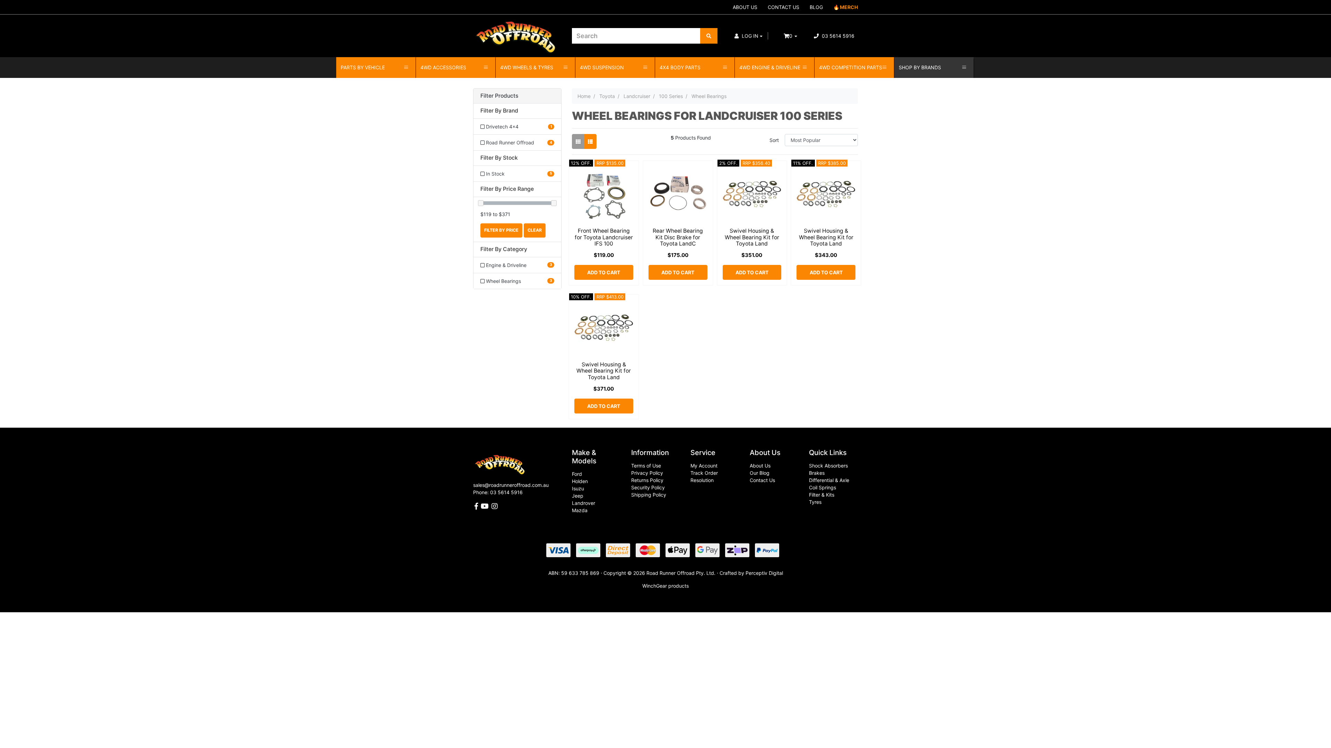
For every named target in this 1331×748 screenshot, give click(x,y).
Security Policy (648, 487)
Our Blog (759, 473)
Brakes (817, 473)
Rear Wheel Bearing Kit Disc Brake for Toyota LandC (678, 237)
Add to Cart (603, 272)
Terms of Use (646, 466)
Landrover (583, 503)
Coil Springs (822, 487)
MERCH (849, 7)
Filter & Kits (821, 495)
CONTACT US (783, 7)
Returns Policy (647, 480)
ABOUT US (745, 7)
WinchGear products (665, 586)
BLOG (816, 7)
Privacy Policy (647, 473)
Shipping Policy (648, 495)
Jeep (577, 496)
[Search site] (708, 36)
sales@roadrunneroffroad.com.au (511, 485)
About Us (760, 466)
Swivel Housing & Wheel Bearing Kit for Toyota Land (752, 237)
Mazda (580, 510)
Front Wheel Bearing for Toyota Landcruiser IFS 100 (604, 237)
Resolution (702, 480)
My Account (703, 466)
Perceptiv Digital (764, 573)
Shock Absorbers (828, 466)
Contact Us (762, 480)
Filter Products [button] (499, 96)
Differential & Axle (829, 480)
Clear (535, 230)
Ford (577, 474)
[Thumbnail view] (578, 141)
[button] (748, 35)
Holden (580, 481)
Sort (774, 140)
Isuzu (578, 488)
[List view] (590, 141)
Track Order (704, 473)
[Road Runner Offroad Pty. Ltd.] (517, 33)
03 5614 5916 (837, 36)
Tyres (815, 502)
